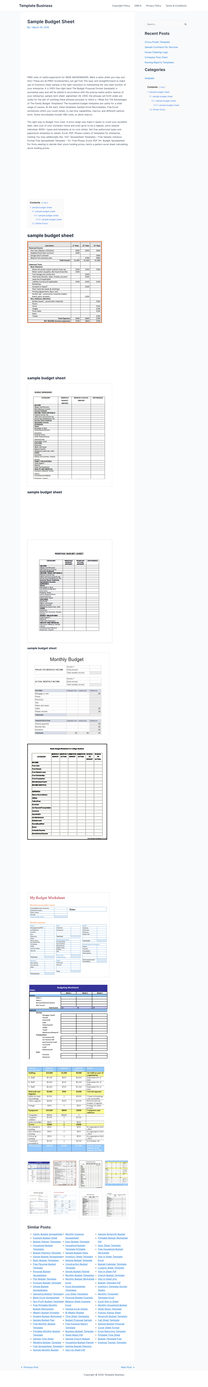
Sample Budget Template (78, 1260)
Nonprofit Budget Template (112, 1316)
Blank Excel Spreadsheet (46, 1297)
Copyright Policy (121, 5)
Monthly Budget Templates (79, 1275)
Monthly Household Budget (112, 1305)
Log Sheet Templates (76, 1294)
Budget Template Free (110, 1338)
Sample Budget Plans (76, 1252)
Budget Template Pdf (109, 1282)
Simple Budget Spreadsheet (48, 1256)
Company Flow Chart (156, 57)
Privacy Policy (153, 5)
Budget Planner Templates (47, 1241)
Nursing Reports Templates (159, 62)
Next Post (128, 1367)
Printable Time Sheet (109, 1335)
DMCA (138, 5)
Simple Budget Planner (77, 1271)
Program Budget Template (47, 1282)
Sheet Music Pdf (74, 1335)
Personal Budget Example (79, 1297)
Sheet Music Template (110, 1309)
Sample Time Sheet (43, 1338)
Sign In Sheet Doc (107, 1279)
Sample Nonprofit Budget (111, 1234)
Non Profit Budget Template (48, 1301)
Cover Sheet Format (108, 1327)
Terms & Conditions (176, 5)
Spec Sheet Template (109, 1245)
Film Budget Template (44, 1279)
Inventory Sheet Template (79, 1256)
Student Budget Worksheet (47, 1316)
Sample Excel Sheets (76, 1309)
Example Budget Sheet (45, 1238)
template (149, 78)
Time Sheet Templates (77, 1316)
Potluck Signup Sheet (109, 1312)
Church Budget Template (111, 1275)
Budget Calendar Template (112, 1264)
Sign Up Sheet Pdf (75, 1350)
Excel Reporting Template (112, 1331)
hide (45, 203)
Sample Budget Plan (43, 1320)
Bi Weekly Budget (74, 1312)
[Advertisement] (51, 53)
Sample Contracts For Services (161, 47)
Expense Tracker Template (112, 1342)
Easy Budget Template (77, 1241)
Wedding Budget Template (47, 1342)
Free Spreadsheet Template (47, 1346)
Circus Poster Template (157, 42)
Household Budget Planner (79, 1342)
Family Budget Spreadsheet (47, 1234)
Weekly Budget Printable (46, 1312)
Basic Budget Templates (46, 1260)
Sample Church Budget (77, 1338)
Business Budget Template (79, 1331)
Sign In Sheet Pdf (107, 1271)
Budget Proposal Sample (78, 1320)
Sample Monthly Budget (46, 1350)
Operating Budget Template (48, 1294)
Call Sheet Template (108, 1320)
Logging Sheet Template (111, 1267)
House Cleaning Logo (156, 52)
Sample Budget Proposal (111, 1323)
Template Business (35, 5)
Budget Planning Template (47, 1252)
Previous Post (29, 1367)
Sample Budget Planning (78, 1346)
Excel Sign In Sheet (108, 1301)
